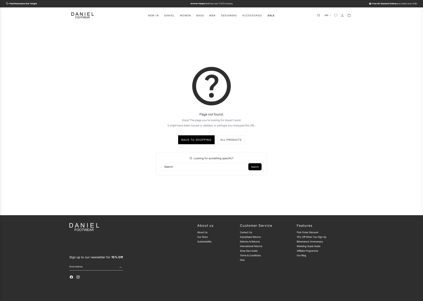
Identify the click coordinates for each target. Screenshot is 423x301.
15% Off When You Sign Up (311, 236)
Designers (229, 15)
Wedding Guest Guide (308, 246)
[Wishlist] (336, 15)
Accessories (252, 15)
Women (185, 15)
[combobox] (204, 166)
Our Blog (301, 255)
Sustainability (204, 241)
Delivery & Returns (250, 241)
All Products (231, 139)
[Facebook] (71, 277)
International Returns (251, 246)
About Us (202, 232)
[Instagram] (78, 277)
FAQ (242, 260)
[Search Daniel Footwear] (319, 15)
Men (212, 15)
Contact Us (246, 232)
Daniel (169, 15)
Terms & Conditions (250, 255)
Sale (271, 15)
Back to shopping (196, 139)
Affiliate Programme (307, 250)
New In (153, 15)
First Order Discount (307, 232)
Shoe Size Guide (249, 250)
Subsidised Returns (250, 236)
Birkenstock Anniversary (310, 241)
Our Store (202, 236)
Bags (200, 15)
